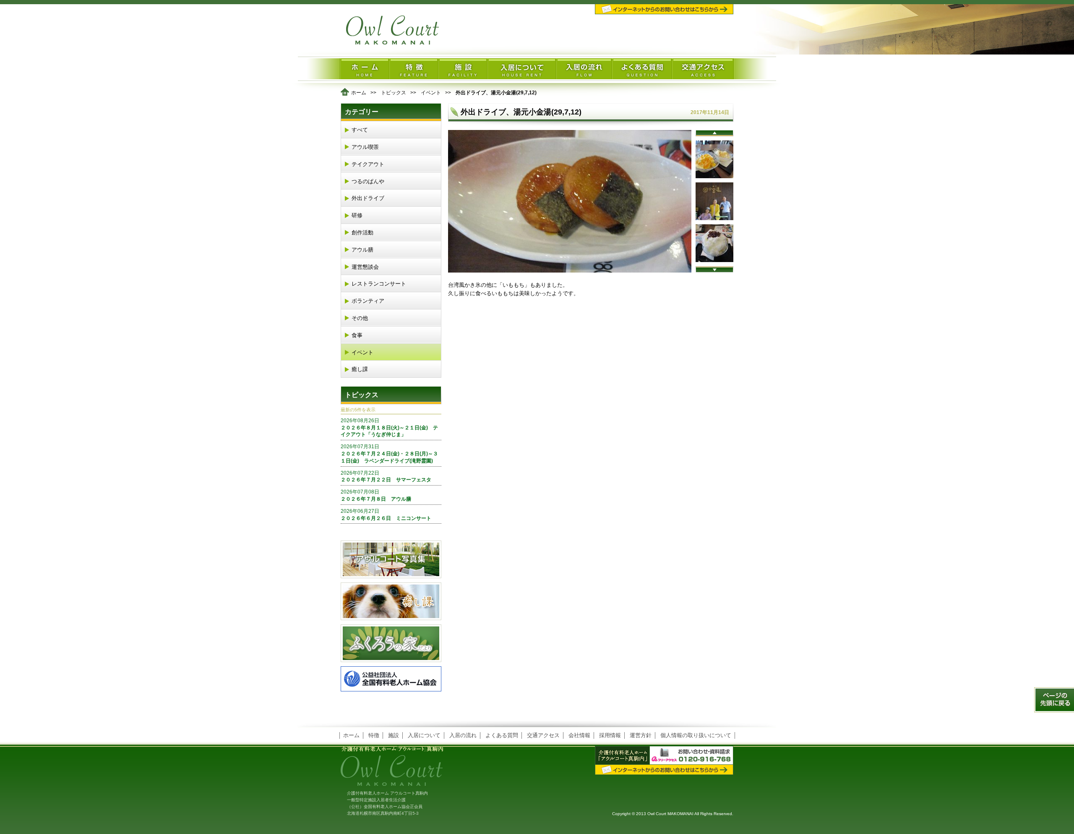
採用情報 (610, 735)
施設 (393, 735)
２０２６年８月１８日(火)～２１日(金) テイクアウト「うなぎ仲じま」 (389, 428)
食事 (357, 335)
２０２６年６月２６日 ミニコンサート (386, 514)
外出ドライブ (368, 198)
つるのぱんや (368, 181)
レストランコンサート (379, 284)
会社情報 (579, 735)
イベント (431, 93)
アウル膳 (362, 250)
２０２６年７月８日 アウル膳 (376, 495)
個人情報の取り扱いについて (695, 735)
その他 (360, 318)
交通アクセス (543, 735)
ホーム (358, 93)
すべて (360, 130)
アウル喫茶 (365, 147)
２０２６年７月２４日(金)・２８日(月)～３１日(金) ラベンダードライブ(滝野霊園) (389, 454)
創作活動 (362, 232)
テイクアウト (368, 164)
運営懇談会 (365, 267)
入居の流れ (463, 735)
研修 (357, 215)
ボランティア (368, 301)
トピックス (393, 93)
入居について (424, 735)
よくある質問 (501, 735)
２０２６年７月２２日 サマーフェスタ (386, 476)
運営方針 (641, 735)
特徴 (373, 735)
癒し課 (360, 369)
